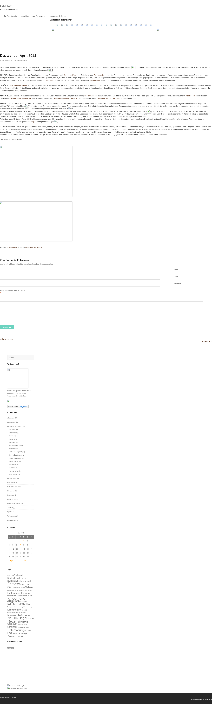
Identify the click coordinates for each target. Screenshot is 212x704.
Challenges (11, 482)
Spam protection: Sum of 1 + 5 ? (12, 290)
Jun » (25, 561)
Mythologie (22, 612)
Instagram (33, 121)
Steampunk (21, 627)
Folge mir (10, 648)
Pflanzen (30, 618)
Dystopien (12, 439)
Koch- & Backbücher (15, 455)
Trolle (27, 627)
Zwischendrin (15, 636)
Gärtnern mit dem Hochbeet (109, 98)
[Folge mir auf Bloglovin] (18, 408)
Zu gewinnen (11, 520)
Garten (22, 588)
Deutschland (13, 577)
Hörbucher (12, 448)
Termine (10, 507)
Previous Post (6, 339)
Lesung (29, 607)
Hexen (17, 590)
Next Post (207, 341)
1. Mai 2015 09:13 (6, 60)
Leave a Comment (20, 60)
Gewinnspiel (10, 590)
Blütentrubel (95, 80)
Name (176, 269)
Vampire (16, 633)
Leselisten (25, 16)
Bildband (18, 575)
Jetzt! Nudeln (190, 95)
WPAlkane (201, 700)
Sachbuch (12, 468)
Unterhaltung (13, 474)
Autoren (10, 575)
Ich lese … (10, 491)
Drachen (23, 578)
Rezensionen (17, 621)
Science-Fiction (14, 471)
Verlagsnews (11, 516)
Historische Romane (15, 445)
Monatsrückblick (30, 247)
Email (176, 276)
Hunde (9, 596)
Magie (24, 609)
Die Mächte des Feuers (18, 85)
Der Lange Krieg (70, 75)
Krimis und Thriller (15, 458)
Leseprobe (22, 607)
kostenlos (23, 601)
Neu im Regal (17, 617)
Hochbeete (49, 80)
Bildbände (12, 429)
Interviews (10, 495)
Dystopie (11, 580)
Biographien (13, 432)
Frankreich (16, 588)
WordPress (208, 700)
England (27, 580)
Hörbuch (16, 595)
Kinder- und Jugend (15, 452)
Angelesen (11, 422)
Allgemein (10, 418)
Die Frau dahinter (10, 16)
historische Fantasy (25, 590)
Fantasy (11, 442)
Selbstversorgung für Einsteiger (65, 98)
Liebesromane (13, 461)
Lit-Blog (6, 6)
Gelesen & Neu (12, 247)
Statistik (39, 247)
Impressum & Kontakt (58, 16)
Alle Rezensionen (39, 16)
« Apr (11, 561)
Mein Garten (11, 499)
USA (9, 633)
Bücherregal (11, 478)
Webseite (177, 283)
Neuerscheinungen (13, 503)
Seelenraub (89, 95)
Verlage (24, 633)
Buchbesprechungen (14, 426)
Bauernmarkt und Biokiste (21, 98)
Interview (23, 596)
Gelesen (29, 587)
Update (9, 512)
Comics (11, 436)
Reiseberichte (13, 464)
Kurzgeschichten (13, 607)
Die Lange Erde (100, 75)
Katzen (29, 595)
